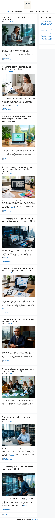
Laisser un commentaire (7, 59)
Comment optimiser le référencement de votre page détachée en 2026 (18, 269)
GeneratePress (35, 519)
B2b (12, 11)
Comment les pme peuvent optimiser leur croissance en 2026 (18, 370)
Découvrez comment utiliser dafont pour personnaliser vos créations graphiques (17, 169)
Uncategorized (6, 58)
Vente (47, 11)
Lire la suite (18, 55)
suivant (10, 514)
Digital (26, 11)
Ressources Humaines (39, 11)
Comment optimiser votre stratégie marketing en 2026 (17, 468)
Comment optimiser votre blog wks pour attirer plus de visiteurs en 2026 (18, 220)
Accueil (8, 11)
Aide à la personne (19, 11)
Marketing (31, 11)
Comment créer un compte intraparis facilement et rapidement (18, 68)
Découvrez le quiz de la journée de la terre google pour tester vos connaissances (18, 118)
